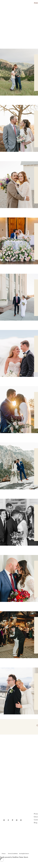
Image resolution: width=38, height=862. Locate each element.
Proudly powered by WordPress (9, 857)
